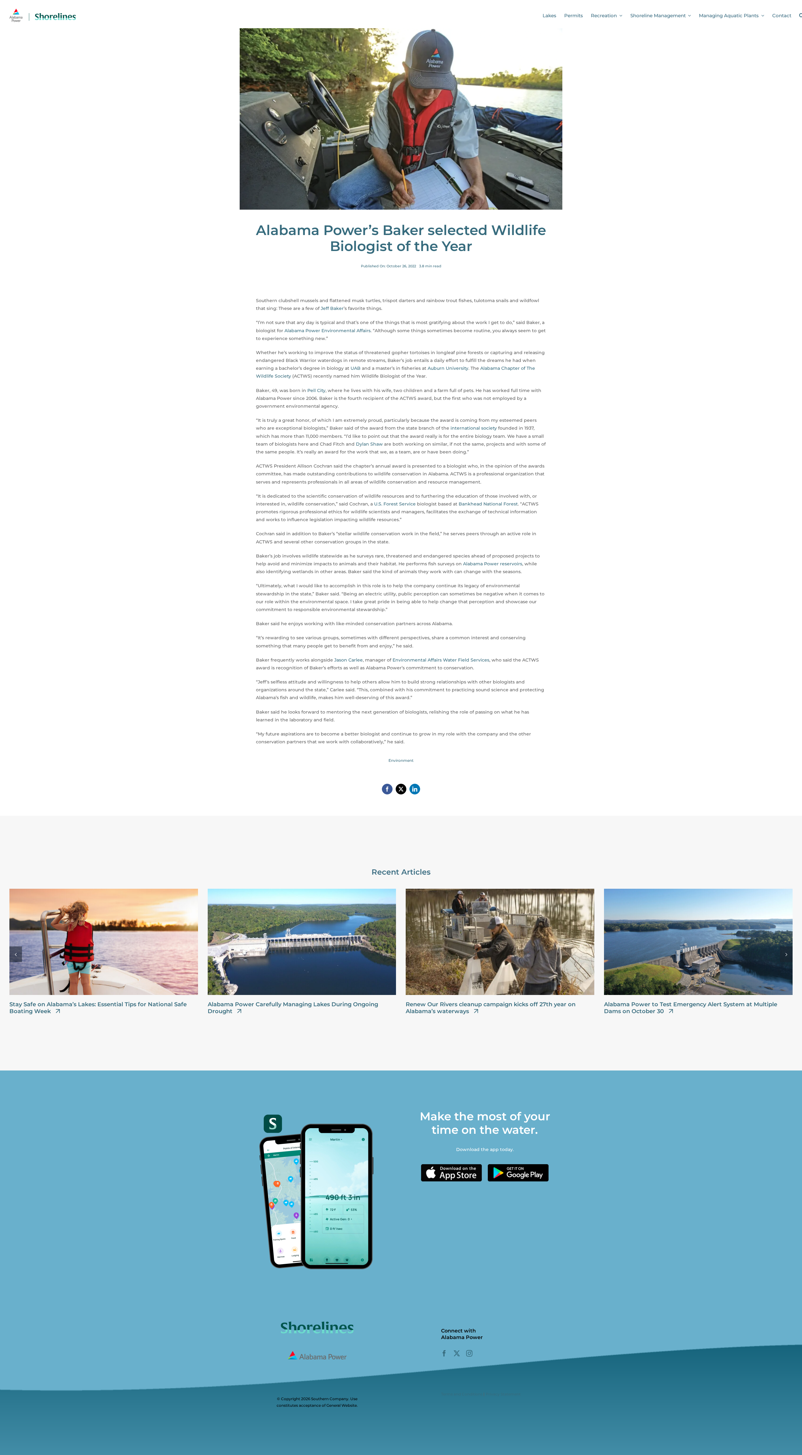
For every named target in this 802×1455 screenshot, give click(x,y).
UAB (356, 368)
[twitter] (457, 1353)
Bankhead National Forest (488, 504)
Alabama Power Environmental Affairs (327, 330)
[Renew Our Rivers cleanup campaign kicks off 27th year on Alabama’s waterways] (500, 891)
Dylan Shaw (369, 444)
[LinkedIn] (415, 789)
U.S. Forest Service (395, 504)
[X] (401, 789)
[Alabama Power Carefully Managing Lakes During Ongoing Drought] (302, 891)
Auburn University (448, 368)
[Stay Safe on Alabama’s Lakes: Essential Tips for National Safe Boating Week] (103, 891)
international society (473, 428)
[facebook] (444, 1353)
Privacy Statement (503, 1394)
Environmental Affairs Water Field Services (441, 660)
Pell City (316, 390)
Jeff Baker (332, 308)
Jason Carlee (348, 660)
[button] (15, 954)
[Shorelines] (42, 10)
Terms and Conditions (461, 1394)
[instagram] (469, 1353)
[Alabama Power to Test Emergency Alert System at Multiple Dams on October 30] (698, 891)
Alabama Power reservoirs (492, 564)
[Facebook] (387, 789)
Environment (401, 760)
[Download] (451, 1166)
